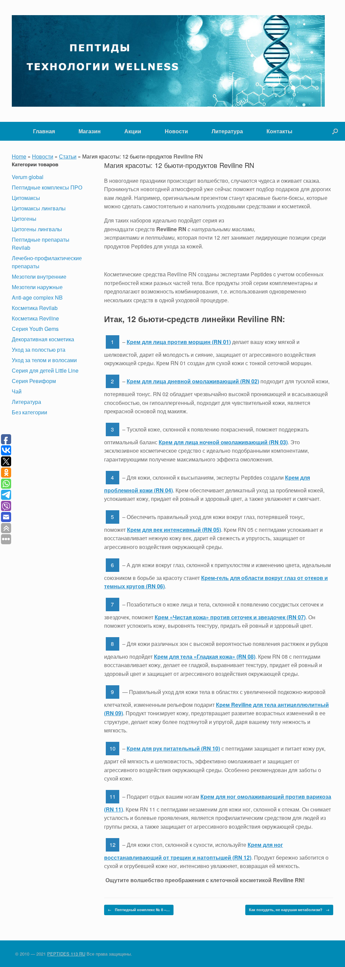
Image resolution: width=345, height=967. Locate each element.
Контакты (279, 131)
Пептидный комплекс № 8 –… (139, 909)
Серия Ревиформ (34, 381)
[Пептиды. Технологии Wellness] (168, 61)
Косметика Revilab (35, 308)
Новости (176, 131)
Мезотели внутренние (39, 276)
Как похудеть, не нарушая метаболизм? (289, 909)
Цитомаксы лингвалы (39, 208)
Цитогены (24, 218)
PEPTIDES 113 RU (66, 954)
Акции (132, 131)
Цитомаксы (26, 198)
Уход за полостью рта (38, 349)
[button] (335, 131)
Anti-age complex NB (37, 297)
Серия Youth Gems (35, 329)
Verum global (27, 177)
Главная (44, 131)
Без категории (29, 412)
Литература (227, 131)
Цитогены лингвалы (37, 229)
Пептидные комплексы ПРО (47, 187)
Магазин (90, 131)
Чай (17, 391)
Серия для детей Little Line (45, 370)
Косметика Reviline (35, 318)
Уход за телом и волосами (44, 360)
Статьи (67, 156)
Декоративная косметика (43, 339)
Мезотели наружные (37, 287)
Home (19, 156)
